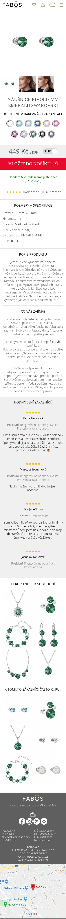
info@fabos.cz (44, 836)
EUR (48, 151)
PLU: (11, 241)
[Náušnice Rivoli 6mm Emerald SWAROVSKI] (9, 84)
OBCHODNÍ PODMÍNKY (33, 853)
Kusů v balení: (16, 230)
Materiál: (23, 224)
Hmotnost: (12, 219)
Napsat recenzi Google (33, 856)
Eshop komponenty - (33, 850)
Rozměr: (20, 213)
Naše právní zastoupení (33, 860)
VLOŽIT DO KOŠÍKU (30, 163)
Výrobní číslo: (23, 235)
